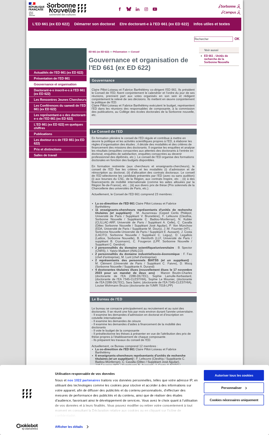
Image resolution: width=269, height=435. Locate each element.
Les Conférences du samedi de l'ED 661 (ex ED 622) (60, 107)
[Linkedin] (137, 10)
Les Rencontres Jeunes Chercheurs (60, 99)
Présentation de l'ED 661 (52, 78)
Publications (43, 134)
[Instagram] (146, 10)
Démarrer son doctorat (94, 24)
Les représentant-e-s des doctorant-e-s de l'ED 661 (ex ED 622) (60, 116)
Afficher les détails (69, 426)
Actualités (41, 39)
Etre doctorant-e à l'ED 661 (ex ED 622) (154, 24)
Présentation (120, 51)
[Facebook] (120, 10)
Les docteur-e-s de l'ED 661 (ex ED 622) (59, 141)
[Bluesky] (128, 10)
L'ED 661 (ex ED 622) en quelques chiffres (58, 126)
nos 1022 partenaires (83, 380)
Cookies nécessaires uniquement (234, 400)
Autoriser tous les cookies (234, 375)
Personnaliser (231, 388)
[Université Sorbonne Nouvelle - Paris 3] (57, 9)
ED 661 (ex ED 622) (99, 51)
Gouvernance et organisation (55, 84)
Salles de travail (45, 155)
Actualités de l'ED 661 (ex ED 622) (58, 72)
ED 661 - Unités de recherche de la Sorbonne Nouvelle (216, 59)
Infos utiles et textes (212, 24)
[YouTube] (154, 10)
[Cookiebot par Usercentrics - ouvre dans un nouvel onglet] (27, 427)
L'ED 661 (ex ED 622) (51, 24)
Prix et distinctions (47, 149)
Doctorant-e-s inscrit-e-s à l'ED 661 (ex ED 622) (59, 91)
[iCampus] (229, 12)
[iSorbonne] (229, 6)
